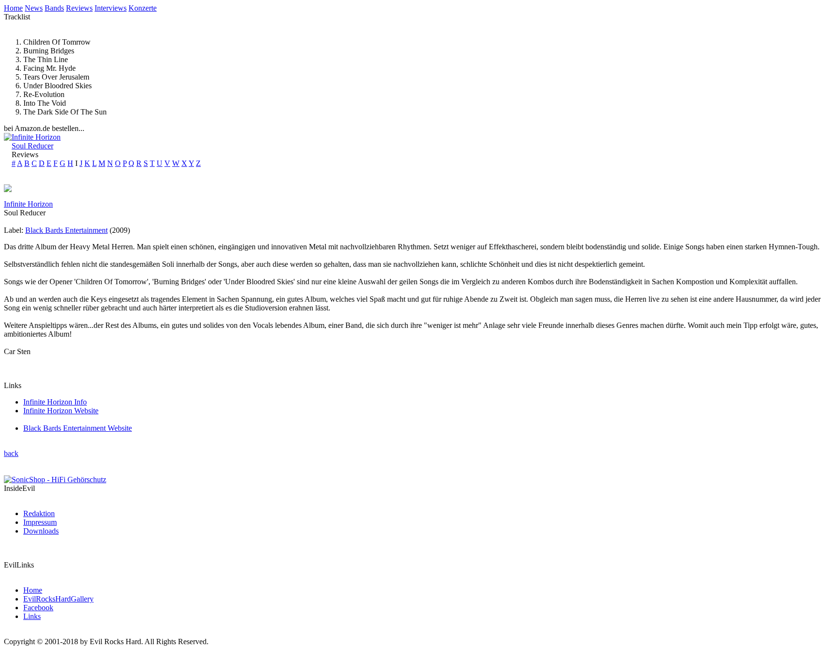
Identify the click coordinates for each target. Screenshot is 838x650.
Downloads (41, 531)
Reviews (79, 8)
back (11, 453)
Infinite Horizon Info (55, 402)
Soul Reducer (32, 146)
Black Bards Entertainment (66, 230)
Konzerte (143, 8)
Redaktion (39, 513)
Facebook (38, 607)
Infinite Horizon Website (60, 410)
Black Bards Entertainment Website (77, 428)
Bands (54, 8)
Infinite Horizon (36, 137)
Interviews (111, 8)
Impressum (40, 522)
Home (13, 8)
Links (32, 616)
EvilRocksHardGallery (58, 599)
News (34, 8)
